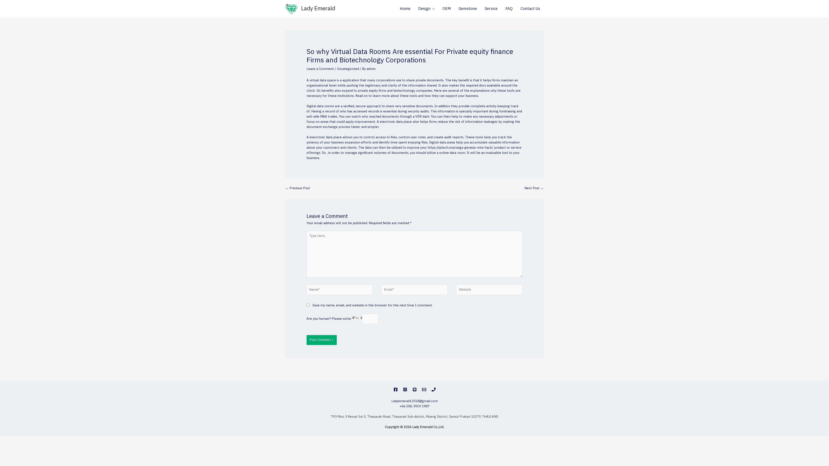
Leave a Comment (320, 69)
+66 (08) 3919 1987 (415, 406)
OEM (446, 9)
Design (424, 9)
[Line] (415, 389)
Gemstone (468, 9)
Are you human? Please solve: (330, 318)
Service (491, 9)
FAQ (509, 9)
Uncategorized (348, 69)
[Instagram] (405, 389)
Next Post (534, 188)
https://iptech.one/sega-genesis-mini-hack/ (460, 147)
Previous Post (297, 188)
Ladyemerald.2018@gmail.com (414, 401)
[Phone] (434, 389)
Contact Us (530, 9)
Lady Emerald (318, 8)
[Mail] (424, 389)
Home (405, 9)
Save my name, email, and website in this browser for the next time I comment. (372, 305)
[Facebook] (396, 389)
